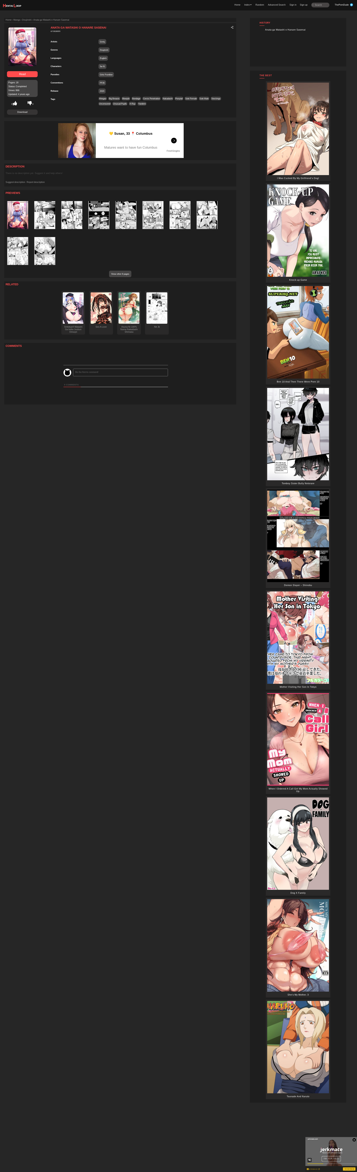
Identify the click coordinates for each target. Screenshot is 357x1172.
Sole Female (191, 98)
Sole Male (204, 98)
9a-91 (102, 66)
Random (259, 5)
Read (22, 74)
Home (237, 5)
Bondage (136, 98)
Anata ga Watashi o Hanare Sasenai (285, 30)
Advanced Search (277, 5)
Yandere (142, 104)
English (103, 58)
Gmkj (102, 42)
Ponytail (179, 98)
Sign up (303, 5)
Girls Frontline (106, 74)
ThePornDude (342, 5)
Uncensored (104, 104)
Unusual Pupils (120, 104)
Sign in (293, 5)
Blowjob (125, 98)
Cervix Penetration (151, 98)
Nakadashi (168, 98)
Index (247, 5)
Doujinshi (104, 50)
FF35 (102, 83)
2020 (102, 91)
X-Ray (132, 104)
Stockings (215, 98)
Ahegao (102, 98)
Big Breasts (114, 98)
